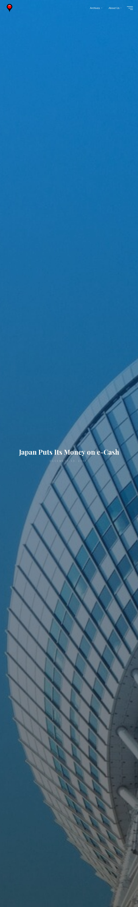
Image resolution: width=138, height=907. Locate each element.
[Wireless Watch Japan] (9, 8)
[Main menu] (130, 8)
